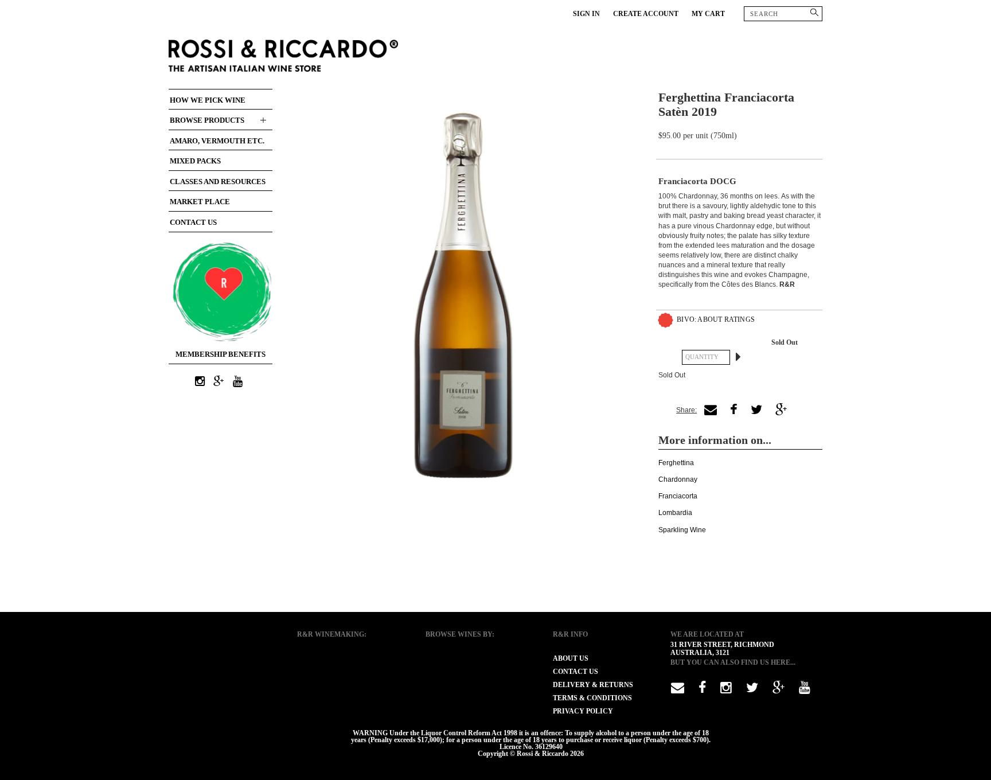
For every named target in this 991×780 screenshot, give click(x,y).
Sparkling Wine (682, 530)
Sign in (586, 14)
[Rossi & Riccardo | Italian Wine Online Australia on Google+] (219, 382)
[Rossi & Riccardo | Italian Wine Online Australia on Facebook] (702, 690)
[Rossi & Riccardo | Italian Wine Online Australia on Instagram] (200, 382)
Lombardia (675, 513)
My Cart (708, 14)
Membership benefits (220, 354)
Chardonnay (677, 479)
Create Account (645, 14)
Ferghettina (676, 463)
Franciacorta (677, 496)
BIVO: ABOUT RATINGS (716, 319)
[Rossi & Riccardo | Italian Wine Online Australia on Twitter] (752, 690)
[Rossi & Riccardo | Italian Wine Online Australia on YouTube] (238, 382)
